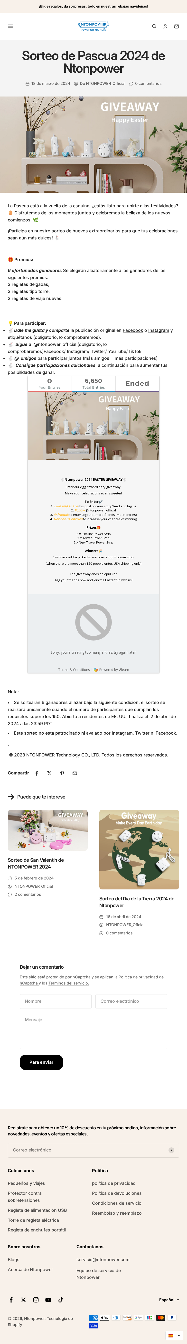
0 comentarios (148, 83)
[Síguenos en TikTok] (60, 1300)
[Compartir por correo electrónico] (75, 773)
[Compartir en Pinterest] (62, 773)
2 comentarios (28, 894)
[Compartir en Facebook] (37, 773)
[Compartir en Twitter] (49, 773)
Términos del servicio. (68, 983)
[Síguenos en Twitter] (23, 1300)
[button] (174, 1335)
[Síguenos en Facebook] (11, 1300)
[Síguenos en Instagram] (36, 1300)
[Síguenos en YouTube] (48, 1300)
